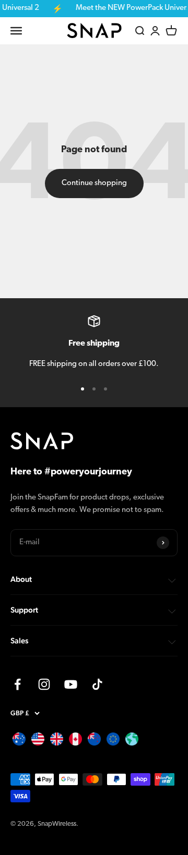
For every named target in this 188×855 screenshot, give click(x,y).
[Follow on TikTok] (97, 684)
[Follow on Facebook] (17, 684)
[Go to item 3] (105, 388)
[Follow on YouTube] (71, 684)
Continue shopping (94, 183)
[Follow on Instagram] (44, 684)
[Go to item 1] (82, 388)
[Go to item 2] (94, 388)
